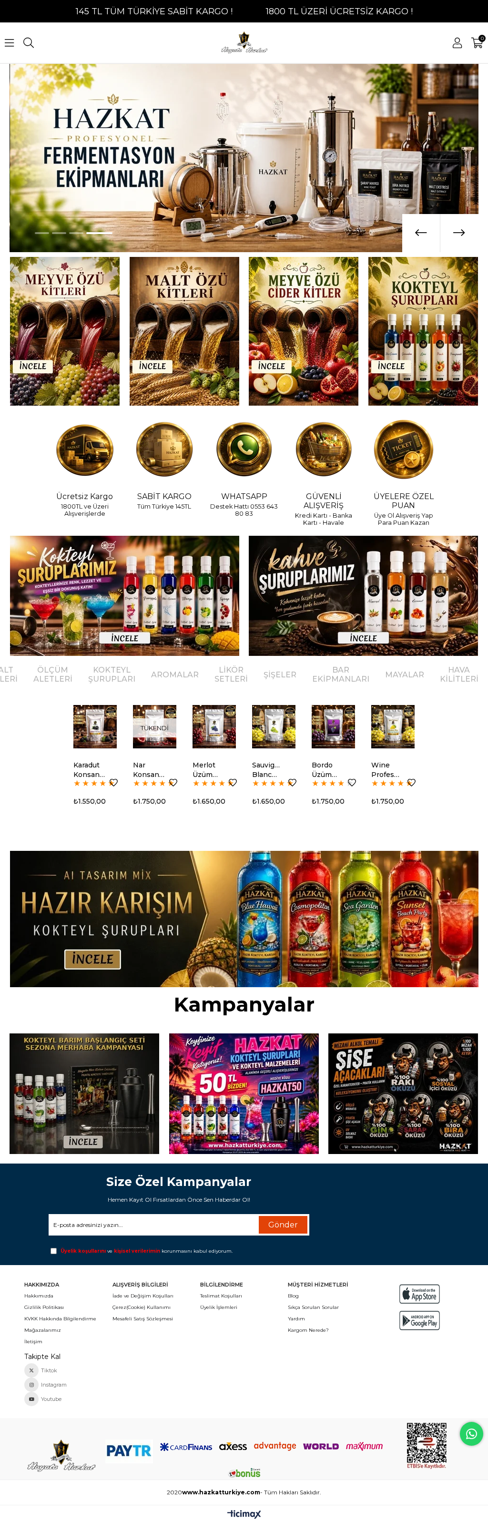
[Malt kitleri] (184, 331)
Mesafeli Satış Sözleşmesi (142, 1319)
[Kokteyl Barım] (84, 1093)
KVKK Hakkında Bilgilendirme (60, 1319)
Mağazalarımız (42, 1330)
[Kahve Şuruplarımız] (363, 596)
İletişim (33, 1341)
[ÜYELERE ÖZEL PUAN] (403, 450)
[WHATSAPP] (244, 450)
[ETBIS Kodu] (427, 1446)
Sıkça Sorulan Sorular (313, 1307)
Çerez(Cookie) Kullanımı (141, 1307)
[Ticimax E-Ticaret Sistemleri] (244, 1515)
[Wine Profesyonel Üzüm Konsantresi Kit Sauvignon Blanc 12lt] (333, 726)
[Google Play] (420, 1320)
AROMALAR (175, 674)
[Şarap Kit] (64, 331)
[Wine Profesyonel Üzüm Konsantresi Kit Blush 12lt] (393, 726)
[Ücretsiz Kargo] (85, 450)
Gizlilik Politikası (44, 1307)
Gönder (283, 1224)
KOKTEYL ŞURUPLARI (111, 674)
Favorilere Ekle (114, 783)
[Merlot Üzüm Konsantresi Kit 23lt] (154, 726)
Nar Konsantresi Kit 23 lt (89, 770)
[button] (48, 233)
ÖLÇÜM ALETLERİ (52, 674)
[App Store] (420, 1294)
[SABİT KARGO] (164, 450)
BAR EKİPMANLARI (340, 674)
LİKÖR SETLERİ (231, 674)
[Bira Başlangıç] (403, 1093)
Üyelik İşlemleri (218, 1307)
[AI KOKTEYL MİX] (244, 919)
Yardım (296, 1319)
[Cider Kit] (303, 331)
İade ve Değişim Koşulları (142, 1296)
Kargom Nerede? (308, 1330)
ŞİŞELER (280, 674)
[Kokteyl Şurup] (423, 331)
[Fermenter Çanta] (244, 1093)
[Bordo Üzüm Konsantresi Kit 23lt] (273, 726)
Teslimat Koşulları (221, 1296)
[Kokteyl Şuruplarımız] (124, 596)
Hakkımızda (38, 1296)
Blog (293, 1296)
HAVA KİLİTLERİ (459, 674)
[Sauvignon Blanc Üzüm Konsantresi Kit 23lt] (214, 726)
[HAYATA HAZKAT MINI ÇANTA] (61, 1456)
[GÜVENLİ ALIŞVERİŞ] (324, 450)
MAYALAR (404, 674)
